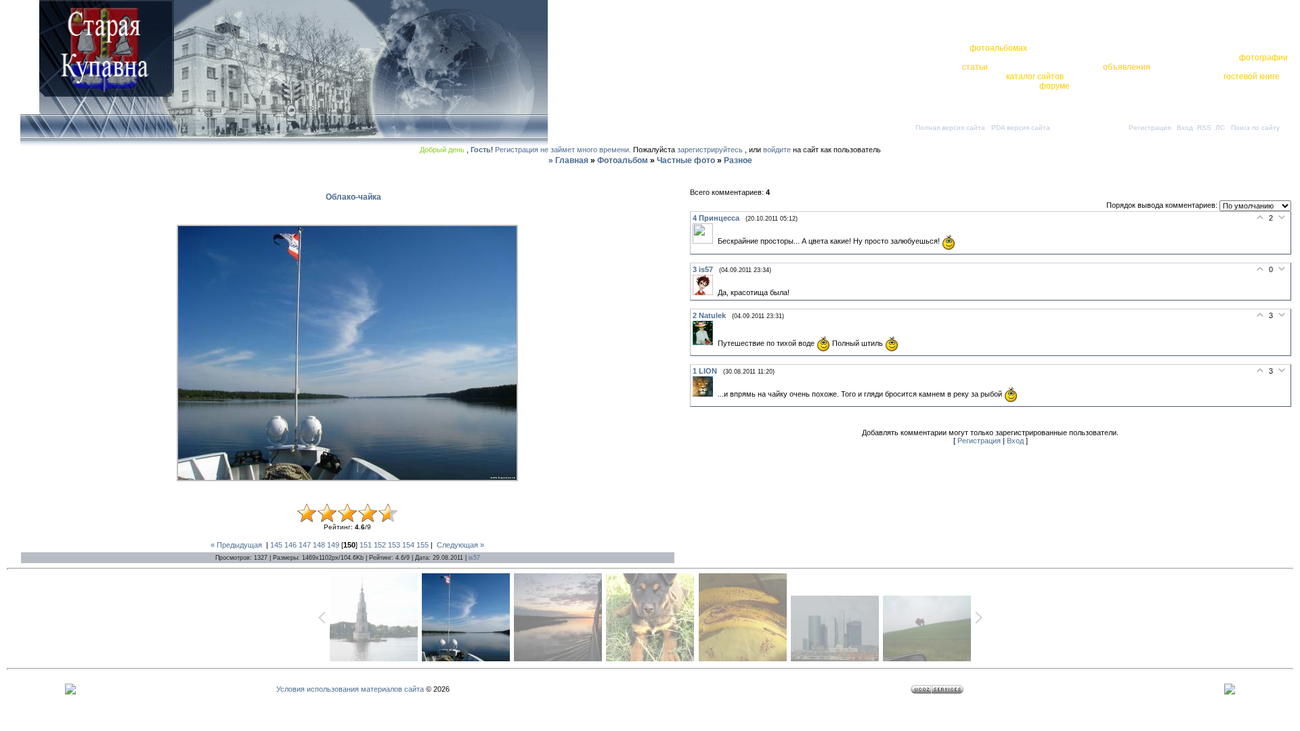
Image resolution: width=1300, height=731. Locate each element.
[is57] (705, 292)
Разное (738, 160)
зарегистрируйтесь (710, 150)
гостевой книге (1251, 76)
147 (305, 545)
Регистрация (1150, 127)
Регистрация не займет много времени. (564, 150)
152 (380, 545)
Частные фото (686, 160)
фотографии (1263, 57)
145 (276, 545)
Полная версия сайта (950, 127)
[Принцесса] (705, 241)
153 (394, 545)
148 (319, 545)
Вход (1185, 127)
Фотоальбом (622, 160)
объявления (1126, 67)
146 (290, 545)
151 (366, 545)
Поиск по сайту (1255, 127)
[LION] (705, 394)
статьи (975, 67)
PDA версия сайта (1020, 127)
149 (333, 545)
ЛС (1220, 127)
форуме (1054, 86)
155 (422, 545)
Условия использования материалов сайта (350, 689)
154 (408, 545)
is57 (474, 557)
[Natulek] (705, 342)
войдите (777, 150)
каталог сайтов (1035, 76)
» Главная (568, 160)
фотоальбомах (998, 48)
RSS (1204, 127)
